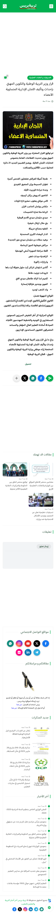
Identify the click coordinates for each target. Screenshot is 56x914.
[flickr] (19, 652)
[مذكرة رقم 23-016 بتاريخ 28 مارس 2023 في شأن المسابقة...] (41, 748)
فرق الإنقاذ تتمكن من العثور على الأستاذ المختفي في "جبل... (26, 860)
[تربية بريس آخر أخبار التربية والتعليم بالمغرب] (28, 6)
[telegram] (36, 652)
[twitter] (36, 643)
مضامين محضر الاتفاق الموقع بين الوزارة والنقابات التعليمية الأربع (41, 486)
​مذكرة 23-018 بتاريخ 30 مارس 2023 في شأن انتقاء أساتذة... (20, 766)
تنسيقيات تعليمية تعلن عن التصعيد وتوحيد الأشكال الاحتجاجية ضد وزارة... (42, 516)
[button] (41, 378)
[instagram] (19, 643)
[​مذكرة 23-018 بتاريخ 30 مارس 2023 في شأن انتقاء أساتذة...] (41, 763)
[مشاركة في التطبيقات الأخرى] (16, 378)
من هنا (19, 704)
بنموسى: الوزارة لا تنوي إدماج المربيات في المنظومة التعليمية (26, 848)
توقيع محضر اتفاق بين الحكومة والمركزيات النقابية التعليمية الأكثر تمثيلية (16, 486)
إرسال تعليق (43, 546)
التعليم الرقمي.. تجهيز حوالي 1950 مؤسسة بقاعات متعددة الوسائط (26, 885)
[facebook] (45, 643)
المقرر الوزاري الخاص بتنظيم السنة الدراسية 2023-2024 (26, 811)
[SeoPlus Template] (49, 900)
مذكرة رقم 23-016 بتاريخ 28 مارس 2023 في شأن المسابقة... (18, 749)
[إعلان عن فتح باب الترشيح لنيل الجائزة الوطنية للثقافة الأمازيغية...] (41, 731)
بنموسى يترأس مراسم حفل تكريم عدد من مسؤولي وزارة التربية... (26, 823)
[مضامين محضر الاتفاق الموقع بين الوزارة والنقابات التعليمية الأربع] (41, 469)
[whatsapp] (10, 643)
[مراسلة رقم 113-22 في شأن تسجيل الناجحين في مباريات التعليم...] (41, 780)
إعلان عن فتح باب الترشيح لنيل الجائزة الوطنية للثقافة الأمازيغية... (18, 734)
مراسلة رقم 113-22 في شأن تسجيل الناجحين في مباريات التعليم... (19, 783)
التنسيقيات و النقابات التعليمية (40, 77)
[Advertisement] (28, 46)
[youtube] (28, 643)
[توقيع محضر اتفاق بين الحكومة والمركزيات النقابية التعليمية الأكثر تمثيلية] (15, 469)
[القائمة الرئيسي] (51, 6)
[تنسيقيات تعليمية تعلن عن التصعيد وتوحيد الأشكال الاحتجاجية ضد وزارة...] (41, 500)
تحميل (28, 364)
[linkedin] (28, 652)
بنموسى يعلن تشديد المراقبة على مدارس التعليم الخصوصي (27, 873)
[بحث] (5, 6)
